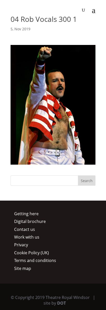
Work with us (26, 237)
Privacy (21, 245)
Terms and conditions (35, 260)
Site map (22, 268)
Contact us (24, 229)
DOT (61, 303)
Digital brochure (30, 221)
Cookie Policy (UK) (31, 253)
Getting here (26, 214)
